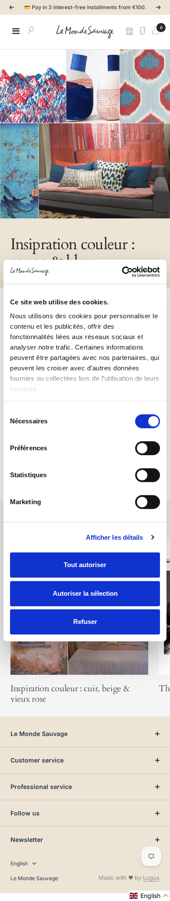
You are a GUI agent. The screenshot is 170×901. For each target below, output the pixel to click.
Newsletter (26, 839)
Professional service (41, 786)
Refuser (85, 621)
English (19, 863)
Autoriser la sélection (85, 593)
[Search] (31, 31)
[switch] (147, 448)
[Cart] (156, 31)
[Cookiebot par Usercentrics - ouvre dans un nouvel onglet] (122, 271)
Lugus (151, 877)
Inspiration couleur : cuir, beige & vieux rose (70, 694)
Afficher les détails (114, 537)
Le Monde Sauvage (39, 733)
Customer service (37, 760)
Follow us (25, 813)
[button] (149, 896)
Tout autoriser (85, 564)
